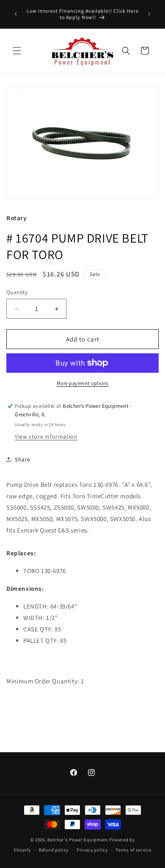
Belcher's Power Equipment (77, 840)
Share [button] (22, 459)
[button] (17, 50)
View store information (46, 436)
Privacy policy (92, 850)
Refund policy (53, 850)
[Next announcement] (149, 14)
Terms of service (133, 850)
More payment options (83, 383)
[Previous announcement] (15, 14)
